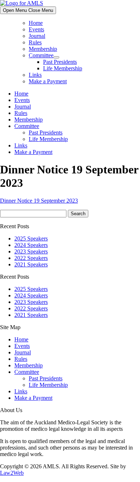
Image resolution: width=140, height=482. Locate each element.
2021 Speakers (31, 264)
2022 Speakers (31, 258)
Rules (35, 42)
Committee (41, 55)
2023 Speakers (31, 251)
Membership (43, 49)
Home (36, 23)
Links (35, 75)
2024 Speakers (31, 245)
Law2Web (12, 473)
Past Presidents (60, 62)
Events (36, 29)
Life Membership (62, 68)
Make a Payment (48, 81)
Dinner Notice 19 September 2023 (39, 201)
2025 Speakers (31, 238)
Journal (37, 36)
